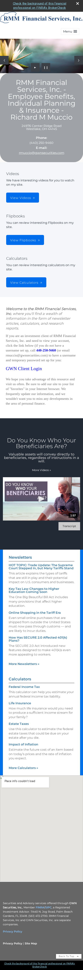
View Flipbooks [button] (23, 240)
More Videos (41, 470)
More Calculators (23, 768)
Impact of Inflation (23, 744)
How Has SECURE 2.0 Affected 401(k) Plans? (38, 639)
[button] (70, 31)
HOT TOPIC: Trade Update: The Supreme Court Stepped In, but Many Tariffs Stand (41, 566)
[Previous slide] (4, 60)
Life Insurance (20, 703)
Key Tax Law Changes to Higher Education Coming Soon (34, 590)
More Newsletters (24, 664)
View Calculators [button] (24, 282)
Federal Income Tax (24, 687)
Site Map (31, 943)
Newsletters (20, 557)
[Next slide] (78, 60)
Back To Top (67, 956)
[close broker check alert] (77, 3)
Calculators (20, 679)
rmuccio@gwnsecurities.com (41, 153)
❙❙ (45, 67)
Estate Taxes (19, 724)
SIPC (48, 907)
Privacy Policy (12, 931)
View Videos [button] (20, 198)
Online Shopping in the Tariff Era (35, 613)
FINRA (40, 907)
